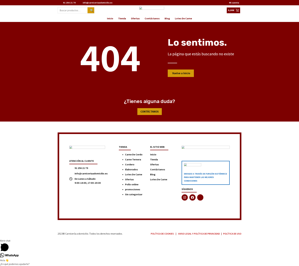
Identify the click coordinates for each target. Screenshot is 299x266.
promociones (132, 189)
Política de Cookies (162, 233)
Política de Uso (232, 233)
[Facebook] (192, 197)
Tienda (122, 18)
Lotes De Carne (183, 18)
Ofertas (135, 18)
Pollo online (131, 184)
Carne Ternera (133, 159)
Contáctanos (152, 18)
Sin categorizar (133, 194)
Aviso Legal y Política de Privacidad (199, 233)
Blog (167, 18)
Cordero (129, 164)
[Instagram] (185, 197)
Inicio (110, 18)
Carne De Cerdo (133, 154)
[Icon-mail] (200, 197)
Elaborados (131, 169)
